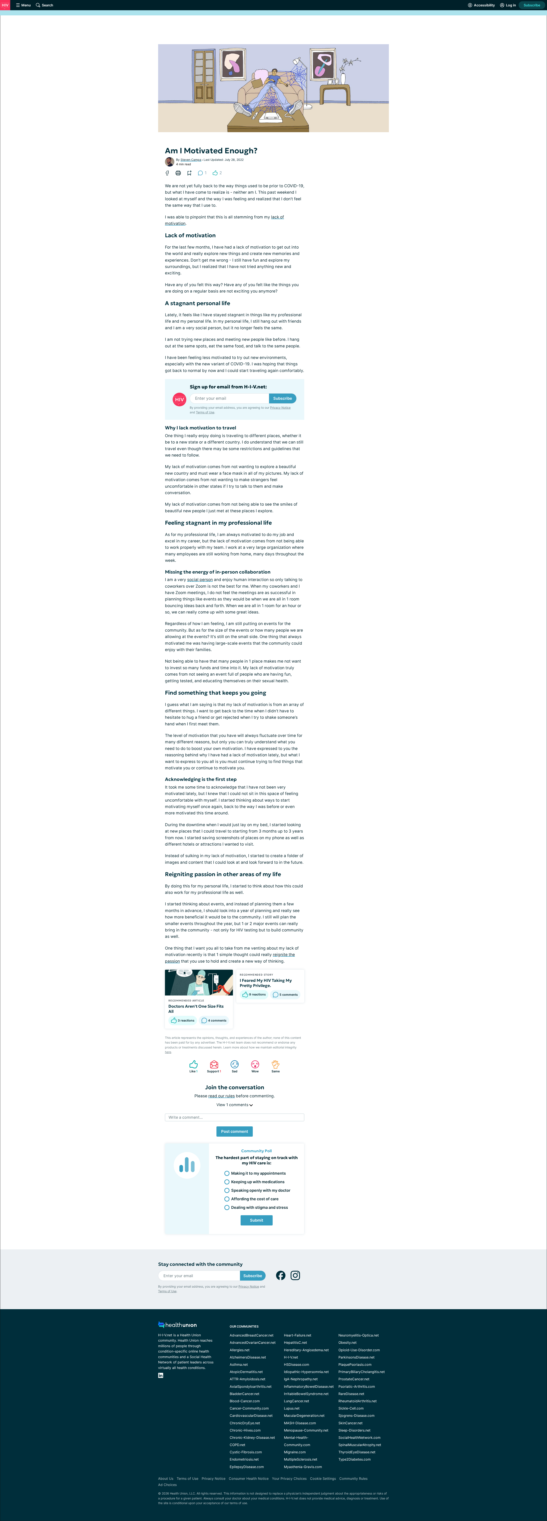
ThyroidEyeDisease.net (356, 1452)
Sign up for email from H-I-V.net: (228, 387)
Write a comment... (186, 1117)
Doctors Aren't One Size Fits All (196, 1009)
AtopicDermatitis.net (246, 1372)
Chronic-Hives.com (245, 1430)
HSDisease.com (296, 1364)
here (168, 1052)
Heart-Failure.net (297, 1335)
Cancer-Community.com (249, 1408)
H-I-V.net (291, 1357)
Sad (231, 1066)
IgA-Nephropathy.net (301, 1379)
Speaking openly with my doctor (260, 1190)
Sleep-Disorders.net (354, 1430)
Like (191, 1066)
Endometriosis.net (244, 1459)
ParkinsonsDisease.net (356, 1357)
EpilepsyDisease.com (247, 1467)
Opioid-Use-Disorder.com (359, 1350)
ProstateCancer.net (353, 1379)
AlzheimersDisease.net (248, 1357)
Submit (256, 1220)
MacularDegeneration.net (304, 1415)
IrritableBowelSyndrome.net (306, 1394)
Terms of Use (205, 412)
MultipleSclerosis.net (300, 1459)
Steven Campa (191, 159)
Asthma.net (239, 1364)
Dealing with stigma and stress (259, 1207)
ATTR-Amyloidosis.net (247, 1379)
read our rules (221, 1096)
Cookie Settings (323, 1478)
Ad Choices (167, 1485)
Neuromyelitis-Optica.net (358, 1335)
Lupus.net (292, 1408)
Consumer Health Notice (249, 1478)
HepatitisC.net (295, 1342)
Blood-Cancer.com (245, 1401)
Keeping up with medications (258, 1182)
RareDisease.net (351, 1394)
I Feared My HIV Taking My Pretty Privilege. (266, 983)
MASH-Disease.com (300, 1423)
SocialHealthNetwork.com (359, 1437)
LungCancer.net (296, 1401)
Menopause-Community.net (306, 1430)
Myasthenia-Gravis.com (303, 1467)
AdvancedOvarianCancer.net (253, 1342)
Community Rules (353, 1478)
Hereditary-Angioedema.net (306, 1350)
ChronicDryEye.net (245, 1423)
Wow (253, 1066)
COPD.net (237, 1445)
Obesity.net (347, 1342)
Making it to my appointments (258, 1173)
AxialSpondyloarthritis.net (251, 1386)
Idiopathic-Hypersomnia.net (306, 1372)
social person (200, 579)
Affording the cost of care (255, 1199)
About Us (165, 1478)
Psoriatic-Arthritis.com (356, 1386)
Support (213, 1066)
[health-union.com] (177, 1326)
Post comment (234, 1131)
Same (273, 1066)
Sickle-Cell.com (351, 1408)
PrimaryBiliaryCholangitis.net (361, 1372)
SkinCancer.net (350, 1423)
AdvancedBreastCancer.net (252, 1335)
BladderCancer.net (244, 1394)
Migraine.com (295, 1452)
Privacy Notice (280, 407)
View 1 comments (232, 1104)
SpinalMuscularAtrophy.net (359, 1445)
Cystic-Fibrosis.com (246, 1452)
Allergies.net (240, 1350)
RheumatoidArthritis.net (357, 1401)
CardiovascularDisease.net (251, 1415)
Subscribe (532, 5)
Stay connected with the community (200, 1264)
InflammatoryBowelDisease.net (309, 1386)
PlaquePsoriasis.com (355, 1364)
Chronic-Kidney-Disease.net (252, 1437)
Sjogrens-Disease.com (356, 1415)
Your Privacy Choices (289, 1478)
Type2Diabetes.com (354, 1459)
